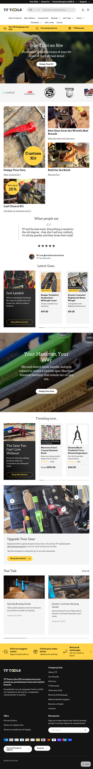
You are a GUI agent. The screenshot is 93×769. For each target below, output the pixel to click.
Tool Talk (34, 2)
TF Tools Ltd (13, 761)
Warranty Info (55, 690)
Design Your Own (46, 391)
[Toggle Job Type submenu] (72, 18)
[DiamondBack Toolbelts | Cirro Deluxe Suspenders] (77, 435)
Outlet (59, 22)
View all (85, 571)
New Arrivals (37, 64)
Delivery (52, 681)
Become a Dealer (56, 704)
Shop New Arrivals (19, 322)
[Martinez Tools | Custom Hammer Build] (50, 435)
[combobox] (51, 9)
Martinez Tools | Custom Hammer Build (49, 450)
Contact (52, 708)
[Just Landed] (19, 279)
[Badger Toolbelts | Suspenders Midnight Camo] (50, 282)
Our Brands (53, 677)
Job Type (67, 18)
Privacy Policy (10, 720)
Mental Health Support (59, 699)
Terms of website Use (13, 725)
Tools (78, 18)
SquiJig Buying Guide (19, 603)
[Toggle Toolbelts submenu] (41, 22)
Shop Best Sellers (19, 475)
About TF (52, 672)
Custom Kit (43, 18)
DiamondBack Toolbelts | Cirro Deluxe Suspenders (77, 450)
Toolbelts (35, 22)
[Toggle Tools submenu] (83, 18)
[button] (88, 9)
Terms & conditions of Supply (17, 730)
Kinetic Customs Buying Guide (65, 605)
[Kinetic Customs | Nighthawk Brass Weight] (77, 282)
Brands (54, 18)
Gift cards (49, 22)
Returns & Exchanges (58, 695)
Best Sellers (29, 18)
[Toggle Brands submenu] (59, 18)
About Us (45, 2)
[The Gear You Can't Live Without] (19, 432)
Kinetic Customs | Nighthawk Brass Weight (77, 298)
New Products (15, 18)
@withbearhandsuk (16, 546)
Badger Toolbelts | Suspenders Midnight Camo (50, 298)
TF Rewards (53, 686)
